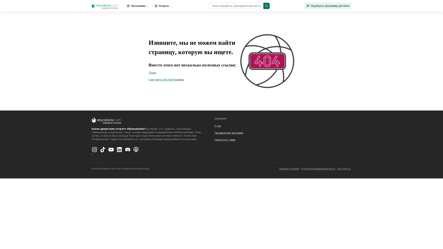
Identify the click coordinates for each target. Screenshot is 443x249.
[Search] (266, 6)
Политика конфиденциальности (318, 168)
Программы (138, 5)
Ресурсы (164, 5)
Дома (152, 73)
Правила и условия (289, 168)
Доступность (344, 168)
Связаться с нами (225, 139)
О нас (218, 126)
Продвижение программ (229, 133)
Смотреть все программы (166, 79)
